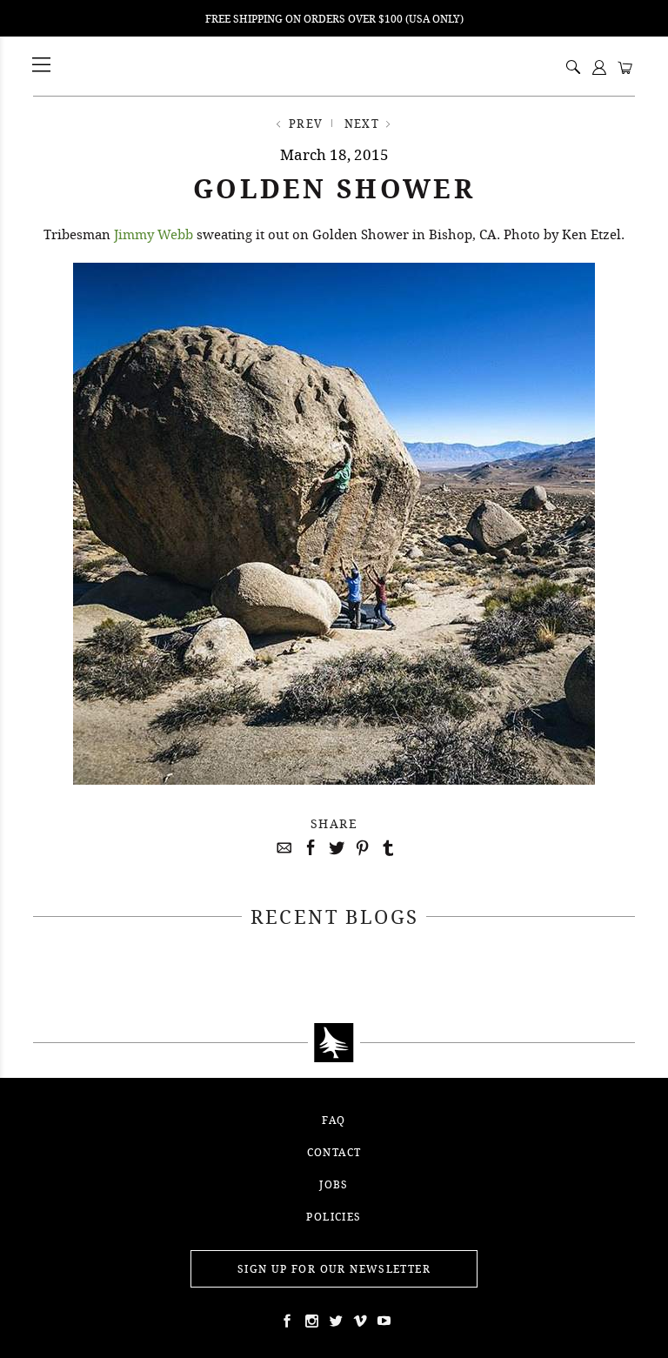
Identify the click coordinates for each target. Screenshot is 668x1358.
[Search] (573, 69)
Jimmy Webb (153, 234)
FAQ (333, 1120)
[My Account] (599, 69)
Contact (334, 1152)
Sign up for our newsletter (334, 1268)
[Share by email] (282, 848)
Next (362, 123)
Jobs (334, 1184)
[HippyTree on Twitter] (310, 1321)
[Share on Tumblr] (386, 848)
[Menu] (42, 66)
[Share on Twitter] (334, 848)
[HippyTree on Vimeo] (358, 1321)
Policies (333, 1216)
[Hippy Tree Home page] (333, 1043)
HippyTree (86, 66)
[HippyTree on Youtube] (383, 1321)
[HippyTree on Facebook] (285, 1321)
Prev (306, 123)
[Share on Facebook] (308, 848)
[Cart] (625, 69)
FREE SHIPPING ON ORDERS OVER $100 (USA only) (334, 18)
